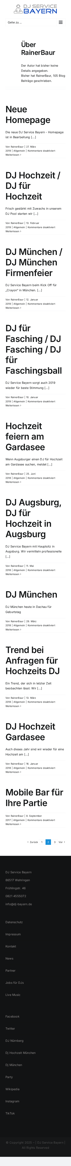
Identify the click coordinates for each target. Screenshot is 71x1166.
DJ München (31, 594)
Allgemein (19, 150)
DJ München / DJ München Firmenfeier (33, 262)
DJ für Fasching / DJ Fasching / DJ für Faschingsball (33, 349)
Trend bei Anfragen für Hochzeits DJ (32, 660)
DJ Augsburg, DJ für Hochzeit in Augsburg (33, 518)
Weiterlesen (12, 154)
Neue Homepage (27, 114)
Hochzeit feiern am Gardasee (25, 436)
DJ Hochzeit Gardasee (30, 731)
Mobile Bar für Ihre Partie (34, 797)
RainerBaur (17, 146)
